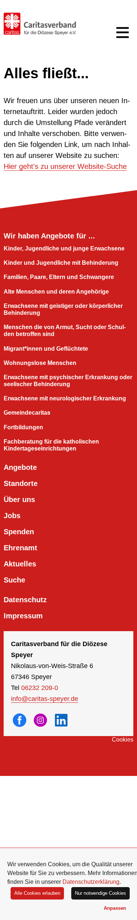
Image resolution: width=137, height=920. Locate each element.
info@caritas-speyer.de (44, 698)
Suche (14, 580)
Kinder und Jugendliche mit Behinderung (61, 263)
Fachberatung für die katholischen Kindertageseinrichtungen (51, 445)
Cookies (122, 739)
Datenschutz (25, 600)
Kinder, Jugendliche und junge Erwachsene (64, 248)
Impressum (23, 616)
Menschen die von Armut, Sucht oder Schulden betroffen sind (65, 330)
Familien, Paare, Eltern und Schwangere (59, 277)
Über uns (19, 499)
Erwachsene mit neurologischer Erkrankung (65, 398)
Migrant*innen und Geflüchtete (46, 349)
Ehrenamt (20, 548)
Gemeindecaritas (27, 413)
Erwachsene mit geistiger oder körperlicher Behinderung (63, 309)
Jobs (12, 516)
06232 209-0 (39, 687)
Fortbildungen (23, 427)
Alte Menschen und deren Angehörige (56, 292)
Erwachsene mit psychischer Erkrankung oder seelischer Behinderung (68, 380)
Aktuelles (20, 564)
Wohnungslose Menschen (40, 363)
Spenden (19, 532)
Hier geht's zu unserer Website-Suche (65, 166)
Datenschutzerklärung (90, 882)
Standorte (21, 483)
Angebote (20, 467)
